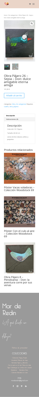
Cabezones (15, 357)
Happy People (23, 357)
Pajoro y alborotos (22, 362)
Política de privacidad (19, 347)
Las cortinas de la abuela (25, 367)
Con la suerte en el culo (15, 364)
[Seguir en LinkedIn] (25, 386)
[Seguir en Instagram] (17, 386)
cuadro (6, 107)
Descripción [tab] (10, 116)
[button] (32, 23)
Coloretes (14, 372)
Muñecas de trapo (23, 360)
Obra (13, 104)
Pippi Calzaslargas (12, 367)
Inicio (5, 15)
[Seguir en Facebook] (13, 386)
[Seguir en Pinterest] (21, 386)
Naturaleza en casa (22, 372)
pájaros (16, 107)
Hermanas (14, 362)
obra (11, 107)
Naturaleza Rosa (23, 369)
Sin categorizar (13, 15)
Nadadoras (14, 369)
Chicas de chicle (26, 364)
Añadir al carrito (14, 95)
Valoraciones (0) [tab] (12, 119)
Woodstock (14, 360)
